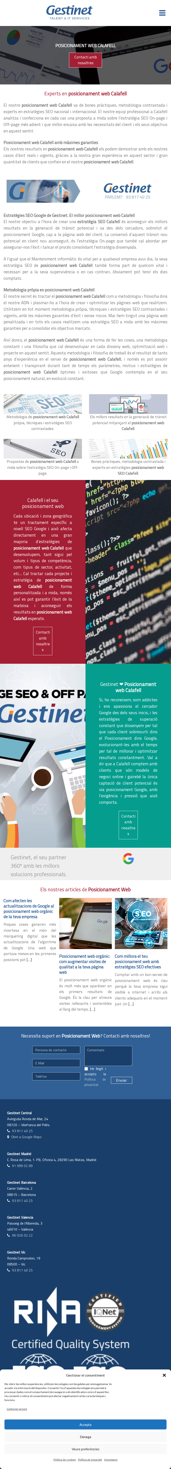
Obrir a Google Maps (26, 1136)
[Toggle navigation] (162, 13)
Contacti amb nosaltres (85, 60)
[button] (164, 1375)
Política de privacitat (90, 1459)
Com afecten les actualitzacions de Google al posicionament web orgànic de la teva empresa (29, 908)
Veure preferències (86, 1449)
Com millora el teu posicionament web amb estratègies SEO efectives (138, 961)
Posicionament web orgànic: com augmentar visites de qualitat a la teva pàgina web (84, 964)
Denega (85, 1437)
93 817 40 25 (22, 1130)
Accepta (85, 1425)
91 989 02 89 (22, 1165)
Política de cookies (64, 1459)
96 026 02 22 (22, 1235)
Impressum (111, 1459)
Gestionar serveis (17, 1409)
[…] (29, 960)
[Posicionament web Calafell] (43, 191)
